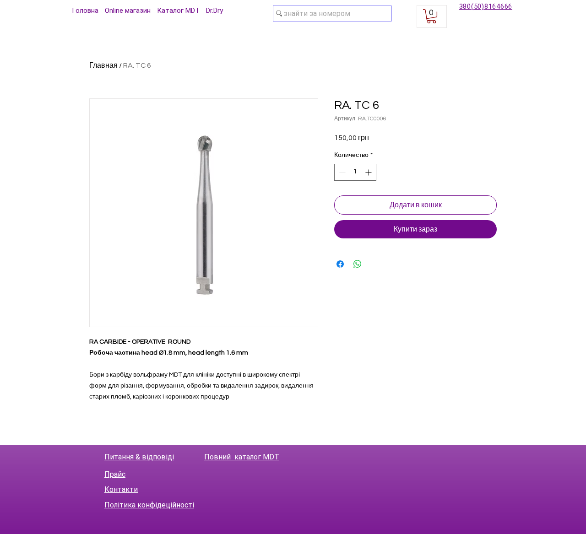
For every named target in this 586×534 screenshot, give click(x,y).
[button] (431, 16)
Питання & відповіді (139, 457)
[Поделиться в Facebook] (340, 264)
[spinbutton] (355, 172)
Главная (103, 65)
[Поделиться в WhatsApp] (357, 264)
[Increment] (369, 172)
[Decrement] (341, 172)
